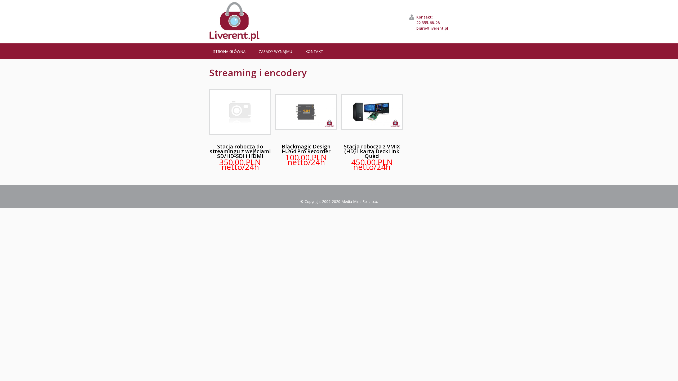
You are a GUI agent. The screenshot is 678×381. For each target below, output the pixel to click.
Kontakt (314, 51)
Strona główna (229, 51)
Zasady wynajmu (275, 51)
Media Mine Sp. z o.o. (359, 201)
